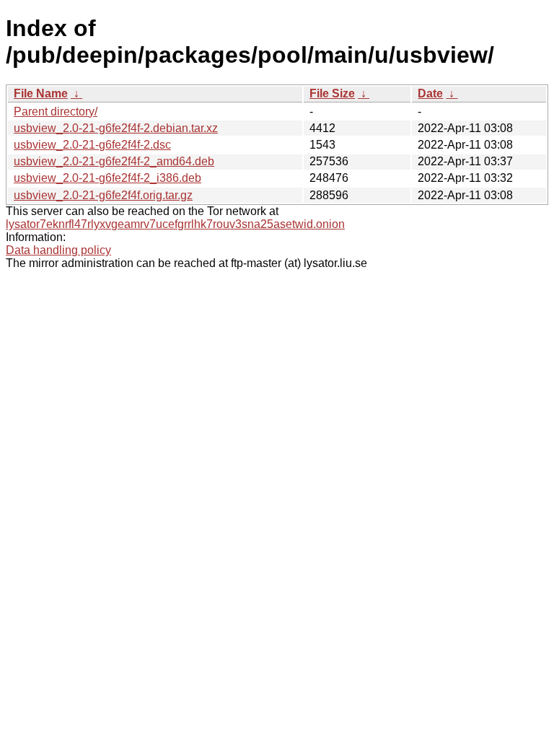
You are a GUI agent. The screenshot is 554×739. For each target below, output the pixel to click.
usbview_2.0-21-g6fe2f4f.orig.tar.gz (103, 195)
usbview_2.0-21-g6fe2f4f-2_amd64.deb (114, 161)
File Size (332, 93)
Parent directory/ (55, 111)
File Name (41, 93)
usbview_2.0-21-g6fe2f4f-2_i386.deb (107, 178)
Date (430, 93)
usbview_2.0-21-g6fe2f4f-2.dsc (92, 145)
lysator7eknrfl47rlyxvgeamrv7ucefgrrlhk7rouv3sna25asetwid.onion (175, 224)
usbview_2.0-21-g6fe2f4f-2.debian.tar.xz (116, 128)
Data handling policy (58, 250)
